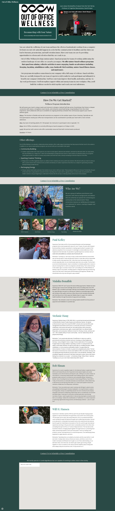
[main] (38, 33)
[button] (2, 509)
